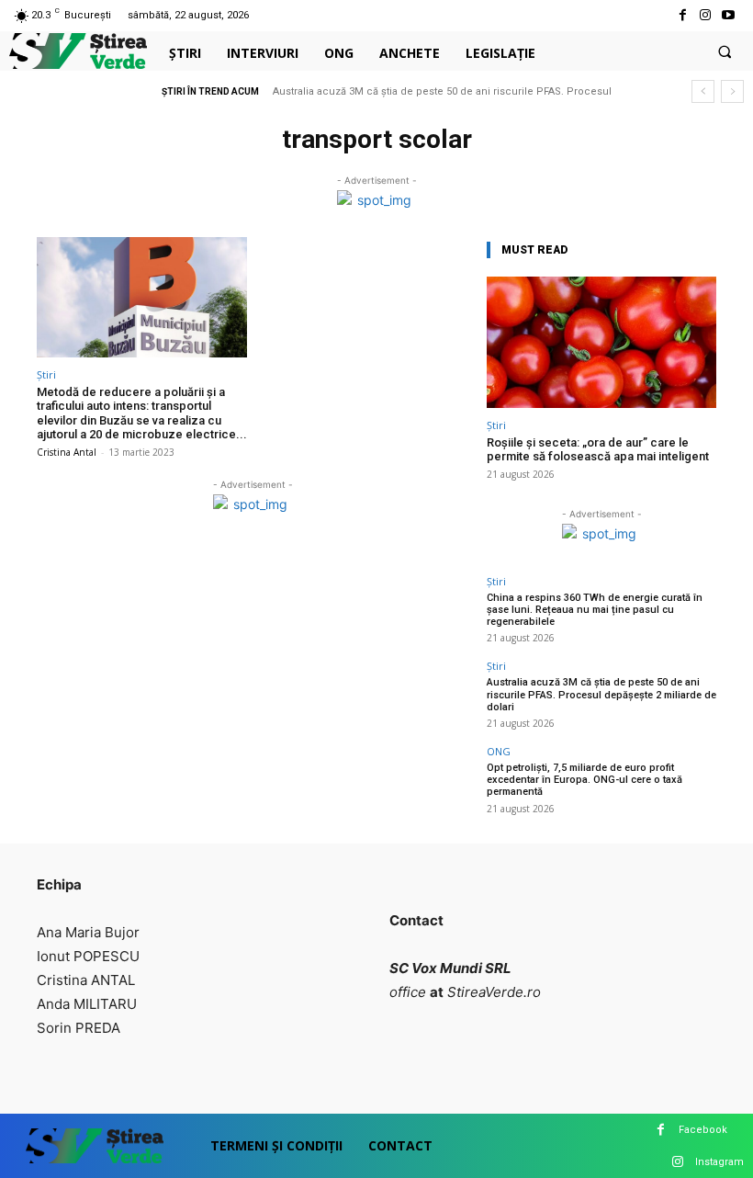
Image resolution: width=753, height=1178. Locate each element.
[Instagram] (705, 15)
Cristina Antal (66, 452)
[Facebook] (681, 15)
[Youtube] (728, 15)
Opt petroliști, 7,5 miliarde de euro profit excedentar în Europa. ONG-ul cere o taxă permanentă (584, 780)
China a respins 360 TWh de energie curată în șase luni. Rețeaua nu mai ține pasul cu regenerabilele (594, 610)
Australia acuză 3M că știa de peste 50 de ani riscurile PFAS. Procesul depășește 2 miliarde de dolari (601, 694)
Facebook (703, 1130)
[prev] (702, 91)
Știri (46, 374)
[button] (724, 51)
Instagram (719, 1162)
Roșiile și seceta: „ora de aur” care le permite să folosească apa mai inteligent (598, 450)
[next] (732, 91)
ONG (499, 751)
